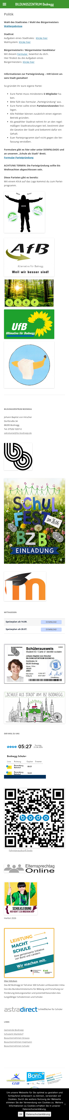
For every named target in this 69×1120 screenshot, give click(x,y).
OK (20, 1114)
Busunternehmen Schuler (16, 1045)
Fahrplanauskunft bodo (20, 850)
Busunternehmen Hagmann (18, 1041)
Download (51, 622)
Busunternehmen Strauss (16, 1037)
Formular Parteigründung (18, 157)
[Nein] (64, 1104)
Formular (22, 54)
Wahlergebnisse (13, 26)
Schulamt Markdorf (13, 1033)
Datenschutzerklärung (38, 1114)
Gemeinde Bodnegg (14, 1029)
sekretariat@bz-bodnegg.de (18, 433)
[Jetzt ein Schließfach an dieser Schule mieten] (21, 1009)
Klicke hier (42, 38)
